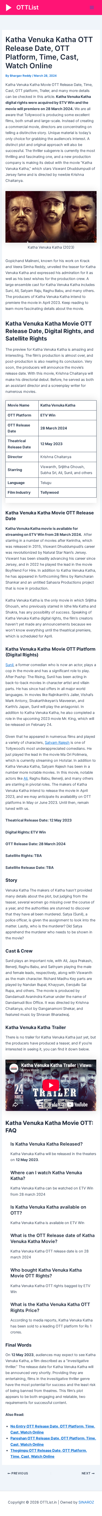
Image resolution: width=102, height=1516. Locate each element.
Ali (25, 778)
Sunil (9, 665)
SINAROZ (86, 1502)
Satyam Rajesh (57, 742)
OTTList (27, 7)
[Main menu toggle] (92, 7)
